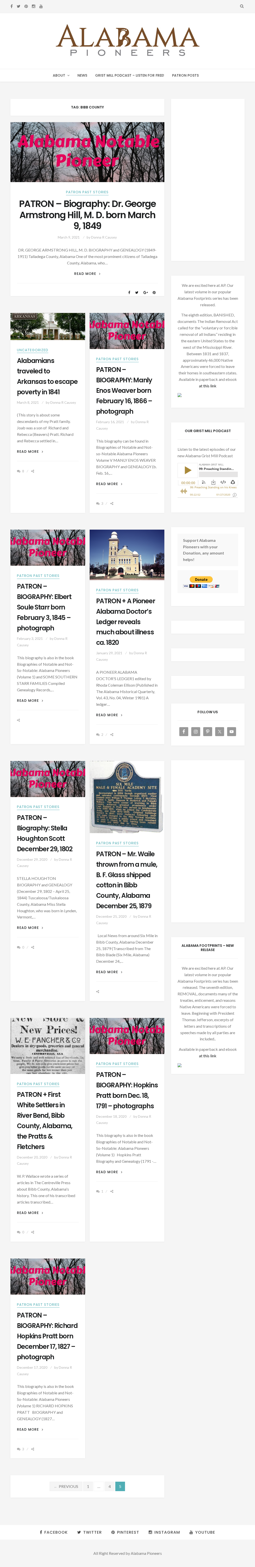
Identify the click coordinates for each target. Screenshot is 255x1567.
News (82, 75)
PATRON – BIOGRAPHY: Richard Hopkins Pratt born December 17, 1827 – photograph (47, 1336)
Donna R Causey (104, 237)
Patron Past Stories (87, 192)
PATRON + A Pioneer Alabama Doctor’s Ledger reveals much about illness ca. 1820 (125, 622)
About (59, 75)
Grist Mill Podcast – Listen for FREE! (129, 75)
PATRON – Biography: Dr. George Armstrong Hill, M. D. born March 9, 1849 (87, 215)
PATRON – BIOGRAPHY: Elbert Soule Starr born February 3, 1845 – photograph (44, 607)
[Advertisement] (208, 179)
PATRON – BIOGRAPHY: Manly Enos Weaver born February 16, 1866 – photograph (124, 390)
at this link (207, 385)
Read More (87, 273)
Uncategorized (32, 350)
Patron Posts (185, 75)
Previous (66, 1486)
